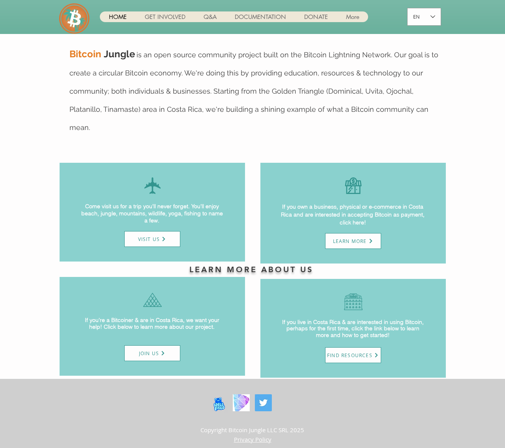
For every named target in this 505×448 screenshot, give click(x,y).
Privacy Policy (252, 439)
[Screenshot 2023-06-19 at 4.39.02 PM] (241, 402)
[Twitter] (263, 402)
